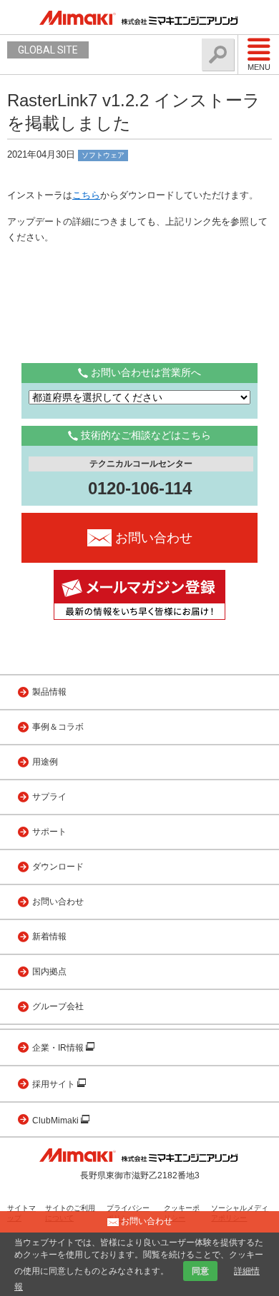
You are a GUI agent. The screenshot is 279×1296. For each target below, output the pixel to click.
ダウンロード (58, 867)
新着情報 (49, 937)
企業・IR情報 (59, 1048)
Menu (259, 67)
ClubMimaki (56, 1121)
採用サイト (54, 1084)
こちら (86, 195)
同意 (200, 1271)
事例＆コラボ (58, 727)
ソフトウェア (103, 155)
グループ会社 (58, 1006)
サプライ (49, 797)
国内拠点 (49, 971)
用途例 (45, 762)
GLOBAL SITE (48, 50)
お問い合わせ (58, 902)
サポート (49, 832)
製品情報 (49, 692)
